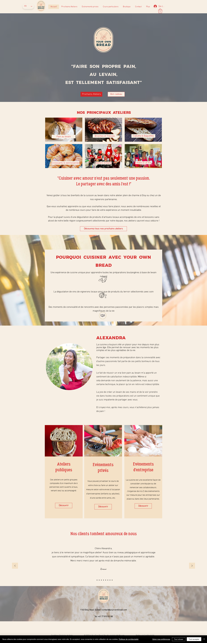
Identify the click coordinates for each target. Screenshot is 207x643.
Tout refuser (178, 639)
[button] (160, 11)
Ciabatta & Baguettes (143, 135)
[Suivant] (192, 566)
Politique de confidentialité (128, 639)
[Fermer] (204, 639)
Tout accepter (194, 639)
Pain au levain (64, 136)
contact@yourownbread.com (114, 610)
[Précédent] (15, 566)
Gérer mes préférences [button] (161, 639)
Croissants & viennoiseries (65, 163)
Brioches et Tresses (105, 136)
